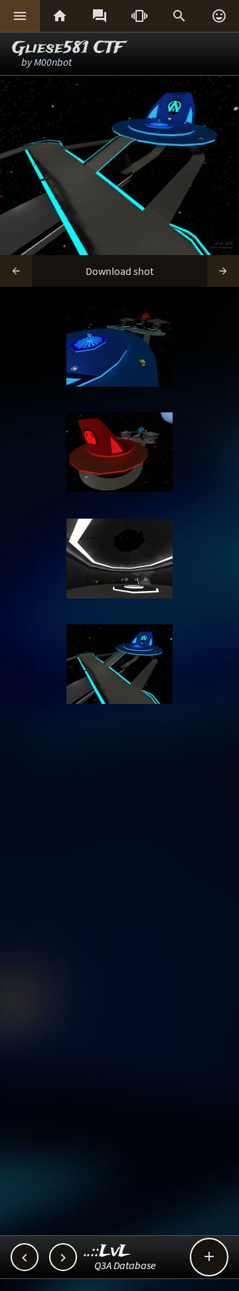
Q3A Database (125, 1265)
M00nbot (53, 61)
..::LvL (107, 1251)
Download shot (119, 271)
